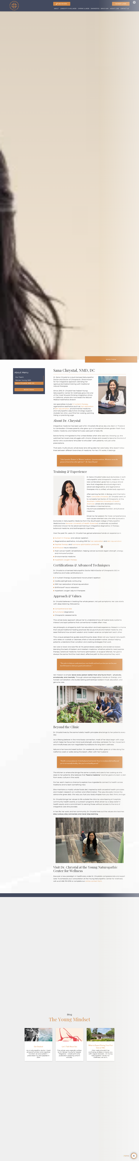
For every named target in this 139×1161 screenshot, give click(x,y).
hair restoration (87, 406)
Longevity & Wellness (68, 8)
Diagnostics (95, 8)
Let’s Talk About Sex (69, 1046)
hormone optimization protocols (85, 544)
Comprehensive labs (63, 609)
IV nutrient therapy (80, 404)
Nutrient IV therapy (62, 538)
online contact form (93, 881)
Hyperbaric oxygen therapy (66, 560)
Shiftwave (59, 548)
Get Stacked (38, 1046)
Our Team (19, 377)
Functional (59, 612)
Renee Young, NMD (23, 380)
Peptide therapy (61, 544)
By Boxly (127, 1155)
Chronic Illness (83, 8)
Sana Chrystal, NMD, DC (24, 383)
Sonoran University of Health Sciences (82, 523)
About (56, 8)
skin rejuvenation (62, 409)
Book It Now (29, 390)
